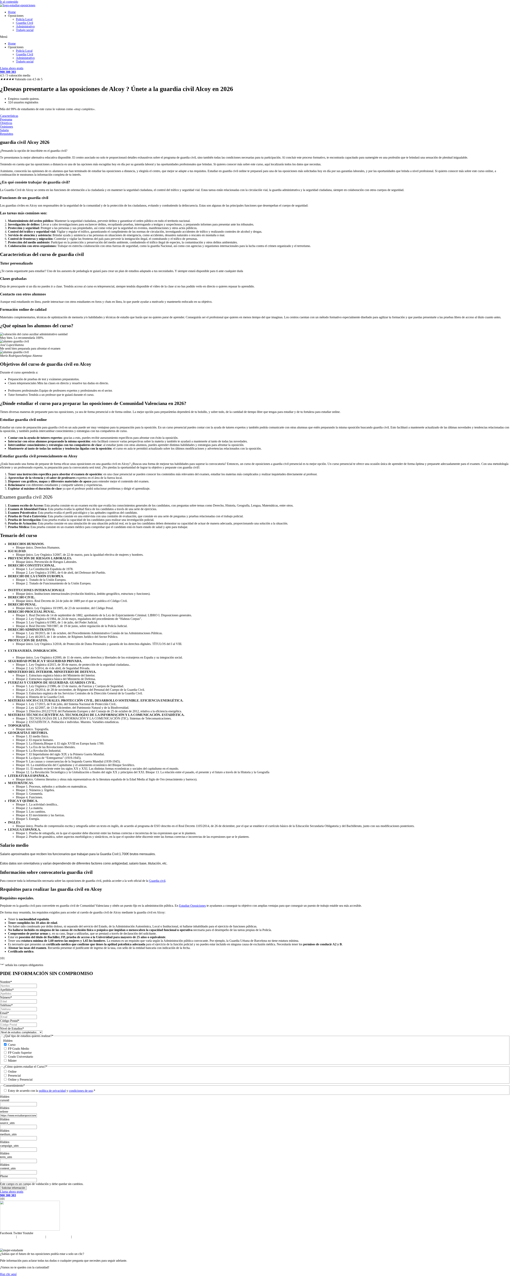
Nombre (6, 982)
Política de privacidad (31, 1236)
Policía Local (24, 19)
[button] (255, 37)
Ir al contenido (9, 1)
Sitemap (78, 1236)
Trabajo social (24, 30)
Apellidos (7, 989)
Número (6, 997)
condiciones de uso (81, 1090)
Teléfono (6, 1005)
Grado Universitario (20, 1056)
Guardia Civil (24, 23)
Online (12, 1071)
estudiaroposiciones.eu (263, 1243)
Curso (12, 1044)
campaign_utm (9, 1145)
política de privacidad (52, 1090)
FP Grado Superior (20, 1052)
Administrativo (25, 26)
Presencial (14, 1075)
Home (12, 12)
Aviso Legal (7, 1236)
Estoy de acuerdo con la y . (51, 1090)
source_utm (7, 1123)
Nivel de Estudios (12, 1028)
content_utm (8, 1168)
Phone (4, 1176)
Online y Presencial (20, 1079)
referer (4, 1111)
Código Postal (9, 1020)
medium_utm (8, 1134)
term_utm (6, 1157)
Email (4, 1013)
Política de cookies (58, 1236)
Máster (12, 1060)
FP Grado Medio (18, 1048)
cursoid (4, 1100)
